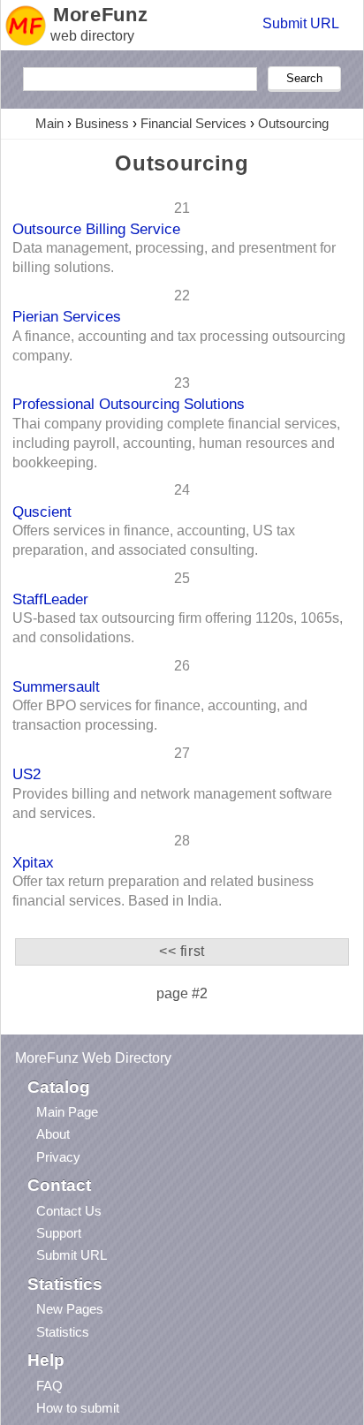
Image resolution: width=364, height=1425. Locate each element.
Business (102, 123)
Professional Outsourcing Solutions (128, 404)
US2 (26, 774)
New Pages (69, 1308)
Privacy (58, 1156)
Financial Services (193, 123)
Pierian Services (66, 316)
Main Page (67, 1111)
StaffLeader (50, 599)
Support (58, 1232)
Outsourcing (293, 123)
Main (49, 123)
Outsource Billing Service (96, 229)
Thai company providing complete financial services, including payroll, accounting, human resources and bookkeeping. (176, 443)
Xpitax (33, 862)
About (53, 1133)
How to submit (77, 1407)
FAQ (49, 1385)
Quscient (42, 511)
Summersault (56, 686)
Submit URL (300, 23)
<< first (182, 951)
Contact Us (69, 1210)
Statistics (62, 1331)
